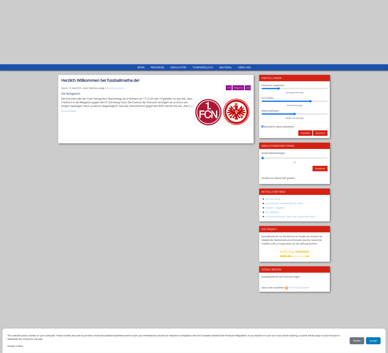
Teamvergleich (202, 67)
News (141, 67)
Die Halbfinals (272, 212)
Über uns (244, 67)
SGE (248, 87)
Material (225, 67)
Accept (373, 340)
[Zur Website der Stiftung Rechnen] (294, 253)
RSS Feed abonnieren (298, 287)
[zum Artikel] (68, 111)
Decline (357, 340)
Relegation (238, 87)
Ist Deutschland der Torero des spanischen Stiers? (290, 216)
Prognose (157, 67)
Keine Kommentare (114, 88)
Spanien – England (274, 207)
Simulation (178, 67)
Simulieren (320, 168)
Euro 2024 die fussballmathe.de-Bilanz (284, 203)
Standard (305, 133)
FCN (229, 87)
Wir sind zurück (272, 198)
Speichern (320, 133)
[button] (266, 253)
